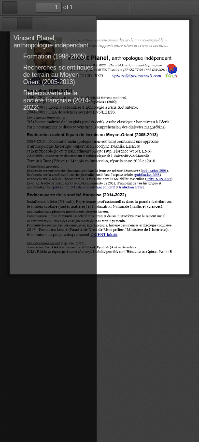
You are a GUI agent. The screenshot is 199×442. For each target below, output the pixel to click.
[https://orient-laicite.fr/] (103, 234)
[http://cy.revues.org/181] (154, 170)
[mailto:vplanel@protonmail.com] (137, 75)
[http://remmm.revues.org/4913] (147, 174)
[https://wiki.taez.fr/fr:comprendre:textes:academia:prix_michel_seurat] (158, 179)
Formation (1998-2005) (54, 56)
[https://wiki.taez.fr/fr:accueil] (171, 70)
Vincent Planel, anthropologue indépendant (51, 41)
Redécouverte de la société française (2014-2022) (56, 100)
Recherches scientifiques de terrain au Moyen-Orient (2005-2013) (58, 75)
